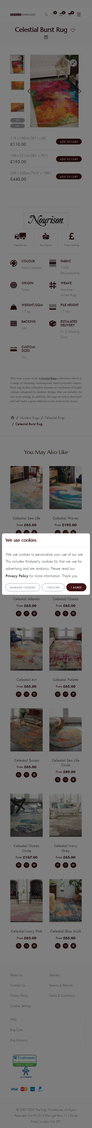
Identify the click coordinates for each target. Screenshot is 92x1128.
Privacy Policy (17, 575)
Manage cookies (23, 587)
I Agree (76, 587)
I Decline (53, 587)
